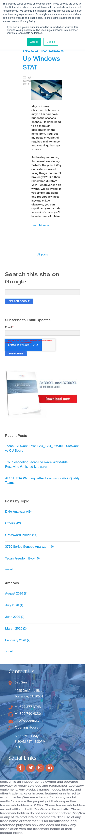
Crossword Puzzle (21, 535)
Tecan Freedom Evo (22, 558)
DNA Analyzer (18, 511)
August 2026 (16, 593)
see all (9, 569)
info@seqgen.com (29, 720)
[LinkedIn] (49, 768)
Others (13, 523)
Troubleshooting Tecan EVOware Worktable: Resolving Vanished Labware (36, 464)
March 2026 (15, 628)
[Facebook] (20, 768)
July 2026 (14, 605)
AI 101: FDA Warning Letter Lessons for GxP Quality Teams (42, 480)
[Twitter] (30, 768)
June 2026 (14, 617)
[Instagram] (40, 768)
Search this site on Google (32, 278)
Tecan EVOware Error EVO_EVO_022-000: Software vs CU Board (42, 448)
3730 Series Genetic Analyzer (29, 546)
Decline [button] (51, 41)
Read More (38, 225)
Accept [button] (34, 41)
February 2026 (17, 640)
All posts (42, 254)
